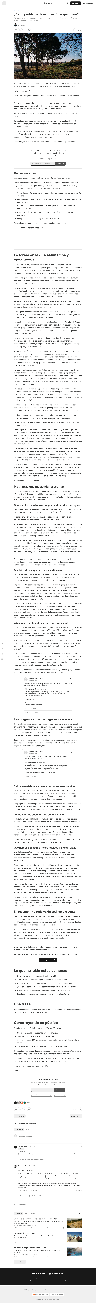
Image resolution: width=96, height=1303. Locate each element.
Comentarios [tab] (19, 1129)
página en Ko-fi (45, 113)
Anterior (21, 1116)
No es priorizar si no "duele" (26, 1233)
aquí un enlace (73, 124)
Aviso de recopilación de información (41, 1096)
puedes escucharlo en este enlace (41, 223)
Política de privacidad (60, 1096)
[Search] (63, 3)
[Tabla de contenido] (2, 651)
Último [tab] (26, 1213)
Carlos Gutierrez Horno (60, 178)
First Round (70, 278)
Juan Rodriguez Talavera (25, 24)
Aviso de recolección (66, 1290)
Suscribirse (75, 3)
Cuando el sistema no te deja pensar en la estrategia (36, 1219)
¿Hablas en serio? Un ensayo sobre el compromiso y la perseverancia (46, 987)
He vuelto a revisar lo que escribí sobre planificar (38, 976)
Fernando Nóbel (23, 1166)
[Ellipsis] (81, 1146)
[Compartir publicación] (67, 3)
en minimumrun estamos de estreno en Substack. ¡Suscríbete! (49, 142)
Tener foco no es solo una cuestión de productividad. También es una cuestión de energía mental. (39, 1237)
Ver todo (18, 1262)
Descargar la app (57, 1294)
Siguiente (74, 1116)
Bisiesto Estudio (23, 1147)
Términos (55, 1290)
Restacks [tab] (27, 1129)
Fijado (21, 1148)
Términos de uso (48, 1094)
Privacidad (48, 1290)
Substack (38, 1299)
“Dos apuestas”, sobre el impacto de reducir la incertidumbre (43, 980)
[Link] (11, 173)
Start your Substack (41, 1294)
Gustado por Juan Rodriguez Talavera (29, 1168)
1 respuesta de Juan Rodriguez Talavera (32, 1159)
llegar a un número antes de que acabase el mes (42, 460)
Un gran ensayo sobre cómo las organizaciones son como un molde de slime (49, 983)
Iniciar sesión (88, 3)
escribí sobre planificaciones (40, 585)
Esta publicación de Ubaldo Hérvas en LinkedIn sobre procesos (43, 990)
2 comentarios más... (20, 1204)
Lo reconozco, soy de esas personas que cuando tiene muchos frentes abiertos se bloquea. (39, 1251)
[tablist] (22, 1129)
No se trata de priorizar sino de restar (30, 1248)
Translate (18, 10)
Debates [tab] (32, 1213)
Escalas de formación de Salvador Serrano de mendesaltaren (43, 994)
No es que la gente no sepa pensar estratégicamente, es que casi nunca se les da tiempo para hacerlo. (39, 1222)
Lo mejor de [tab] (18, 1213)
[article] (48, 1223)
